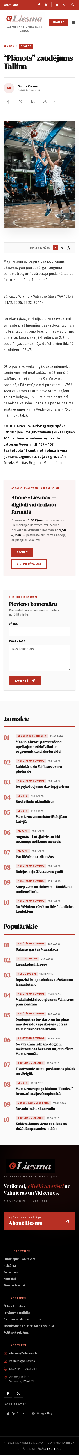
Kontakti (10, 1279)
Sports (26, 46)
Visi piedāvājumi (29, 564)
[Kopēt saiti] (54, 102)
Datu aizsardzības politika (23, 1319)
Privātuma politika (17, 1313)
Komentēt (22, 680)
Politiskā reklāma (16, 1332)
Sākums (9, 46)
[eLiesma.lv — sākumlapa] (24, 18)
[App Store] (56, 4)
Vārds (13, 624)
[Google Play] (63, 4)
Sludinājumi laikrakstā (20, 1259)
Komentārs (17, 641)
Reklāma (10, 1266)
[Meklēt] (71, 4)
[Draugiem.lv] (45, 102)
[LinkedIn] (33, 102)
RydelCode (55, 1448)
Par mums (11, 1272)
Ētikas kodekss (14, 1306)
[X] (46, 4)
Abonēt (58, 22)
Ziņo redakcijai (14, 1285)
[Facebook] (39, 4)
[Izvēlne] (73, 22)
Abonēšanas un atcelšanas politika (29, 1326)
